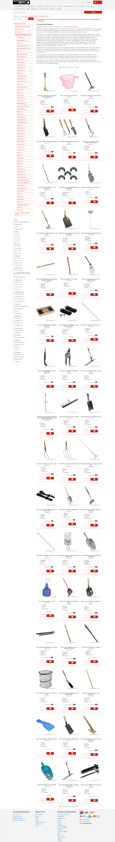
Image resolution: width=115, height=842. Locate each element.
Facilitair (60, 6)
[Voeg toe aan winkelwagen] (50, 111)
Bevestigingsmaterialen (20, 6)
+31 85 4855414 (86, 819)
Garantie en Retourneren (19, 820)
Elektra (54, 6)
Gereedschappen (68, 6)
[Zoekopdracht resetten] (79, 12)
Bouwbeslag (31, 6)
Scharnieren (34, 9)
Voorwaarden (38, 824)
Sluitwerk (52, 9)
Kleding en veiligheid (19, 9)
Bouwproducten (40, 6)
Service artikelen (43, 9)
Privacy (37, 826)
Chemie (48, 6)
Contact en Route (17, 816)
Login (83, 2)
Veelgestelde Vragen (40, 822)
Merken (37, 816)
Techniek (59, 9)
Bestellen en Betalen (18, 818)
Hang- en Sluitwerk (80, 6)
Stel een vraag (16, 814)
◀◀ (60, 67)
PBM (28, 9)
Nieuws (37, 820)
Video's (37, 818)
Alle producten (24, 16)
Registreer (89, 2)
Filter (30, 18)
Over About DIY (39, 814)
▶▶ (77, 67)
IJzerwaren (90, 6)
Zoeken (93, 12)
